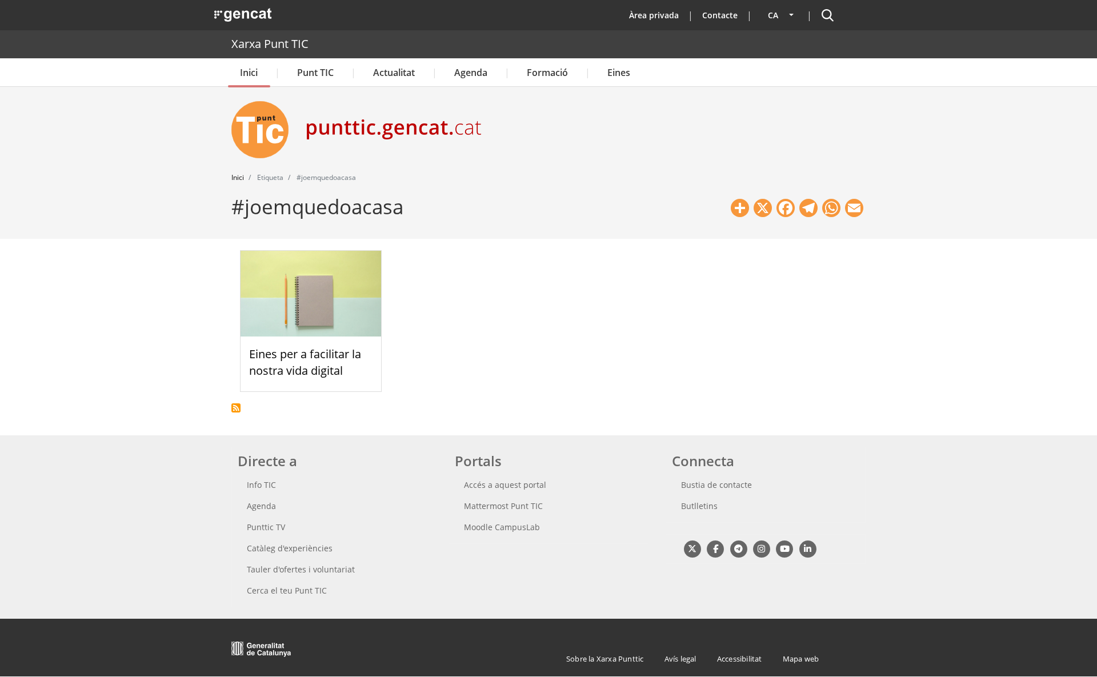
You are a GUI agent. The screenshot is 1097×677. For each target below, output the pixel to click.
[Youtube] (784, 548)
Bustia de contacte (716, 484)
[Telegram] (738, 548)
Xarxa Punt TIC (270, 43)
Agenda (470, 72)
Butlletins (699, 505)
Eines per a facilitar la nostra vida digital (305, 362)
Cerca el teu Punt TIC (287, 590)
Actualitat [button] (394, 72)
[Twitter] (692, 548)
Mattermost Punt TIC (503, 505)
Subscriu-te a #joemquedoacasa (236, 407)
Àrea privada (654, 15)
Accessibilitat (739, 659)
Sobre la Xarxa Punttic (604, 659)
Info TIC (261, 484)
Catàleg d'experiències (290, 548)
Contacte (720, 15)
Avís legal (680, 659)
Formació (547, 72)
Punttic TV (266, 527)
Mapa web (801, 659)
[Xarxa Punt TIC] (264, 129)
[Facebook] (715, 548)
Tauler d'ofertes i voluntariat (301, 569)
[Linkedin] (807, 548)
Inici (249, 72)
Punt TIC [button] (315, 72)
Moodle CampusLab (502, 527)
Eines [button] (618, 72)
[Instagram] (761, 548)
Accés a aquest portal (505, 484)
